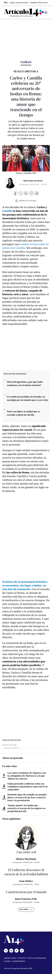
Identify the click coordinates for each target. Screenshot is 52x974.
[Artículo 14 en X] (6, 951)
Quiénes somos (10, 958)
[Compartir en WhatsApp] (31, 193)
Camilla (7, 211)
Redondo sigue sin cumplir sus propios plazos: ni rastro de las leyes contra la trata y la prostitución (27, 797)
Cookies (7, 961)
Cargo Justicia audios (19, 2)
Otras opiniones (11, 819)
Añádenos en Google (27, 201)
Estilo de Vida (9, 745)
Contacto (22, 958)
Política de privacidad (36, 958)
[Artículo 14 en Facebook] (17, 951)
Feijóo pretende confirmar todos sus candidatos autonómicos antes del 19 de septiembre (27, 786)
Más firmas (23, 909)
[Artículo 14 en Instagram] (11, 951)
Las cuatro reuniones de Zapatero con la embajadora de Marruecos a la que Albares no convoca (26, 775)
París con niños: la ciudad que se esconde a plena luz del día (23, 413)
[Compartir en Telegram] (36, 193)
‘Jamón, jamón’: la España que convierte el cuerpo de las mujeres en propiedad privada (26, 808)
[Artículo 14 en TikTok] (22, 951)
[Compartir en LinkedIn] (26, 193)
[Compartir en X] (20, 193)
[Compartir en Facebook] (15, 193)
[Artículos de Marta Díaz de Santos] (10, 182)
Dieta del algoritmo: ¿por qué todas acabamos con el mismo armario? (25, 383)
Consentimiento (18, 961)
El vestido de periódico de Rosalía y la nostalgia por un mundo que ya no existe (27, 398)
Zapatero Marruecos (39, 2)
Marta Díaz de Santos (33, 181)
